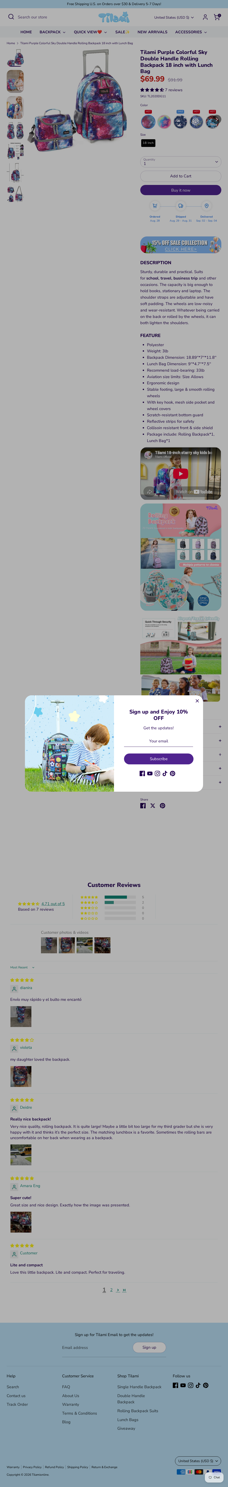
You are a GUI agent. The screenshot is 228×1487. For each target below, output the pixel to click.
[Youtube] (150, 773)
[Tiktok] (165, 773)
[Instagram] (157, 773)
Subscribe (159, 758)
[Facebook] (142, 773)
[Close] (197, 701)
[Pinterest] (172, 773)
